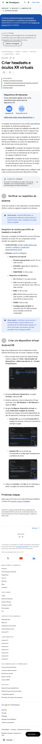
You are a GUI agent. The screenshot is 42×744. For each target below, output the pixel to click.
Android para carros (8, 629)
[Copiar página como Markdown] (10, 72)
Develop (5, 8)
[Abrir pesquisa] (25, 2)
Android (4, 568)
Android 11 (5, 659)
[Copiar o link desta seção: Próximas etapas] (22, 495)
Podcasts (4, 587)
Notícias (4, 581)
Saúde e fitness (6, 602)
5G (3, 611)
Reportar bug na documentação (11, 691)
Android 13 (5, 653)
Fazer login (36, 2)
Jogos (3, 595)
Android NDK (6, 680)
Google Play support (8, 694)
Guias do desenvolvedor (9, 670)
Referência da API (7, 673)
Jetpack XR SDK (11, 11)
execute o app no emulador (20, 501)
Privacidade (5, 608)
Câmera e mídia (7, 605)
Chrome (4, 713)
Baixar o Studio (6, 677)
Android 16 (5, 643)
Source (4, 578)
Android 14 (5, 650)
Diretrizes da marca (24, 729)
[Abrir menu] (3, 2)
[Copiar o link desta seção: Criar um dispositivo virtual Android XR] (16, 345)
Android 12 (5, 656)
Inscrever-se (33, 734)
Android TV (5, 632)
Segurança (5, 575)
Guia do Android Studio (9, 667)
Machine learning (7, 599)
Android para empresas (9, 572)
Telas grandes (6, 619)
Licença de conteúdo (22, 546)
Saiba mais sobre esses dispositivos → (19, 117)
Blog (3, 584)
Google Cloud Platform (9, 719)
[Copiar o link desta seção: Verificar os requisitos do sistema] (12, 201)
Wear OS (4, 622)
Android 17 (5, 640)
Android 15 (5, 646)
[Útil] (10, 57)
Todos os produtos (8, 722)
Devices (15, 8)
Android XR (26, 8)
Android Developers (7, 51)
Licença (13, 729)
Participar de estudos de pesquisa (12, 697)
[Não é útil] (13, 57)
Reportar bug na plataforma (10, 688)
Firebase (4, 716)
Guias (17, 54)
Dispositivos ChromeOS (9, 626)
